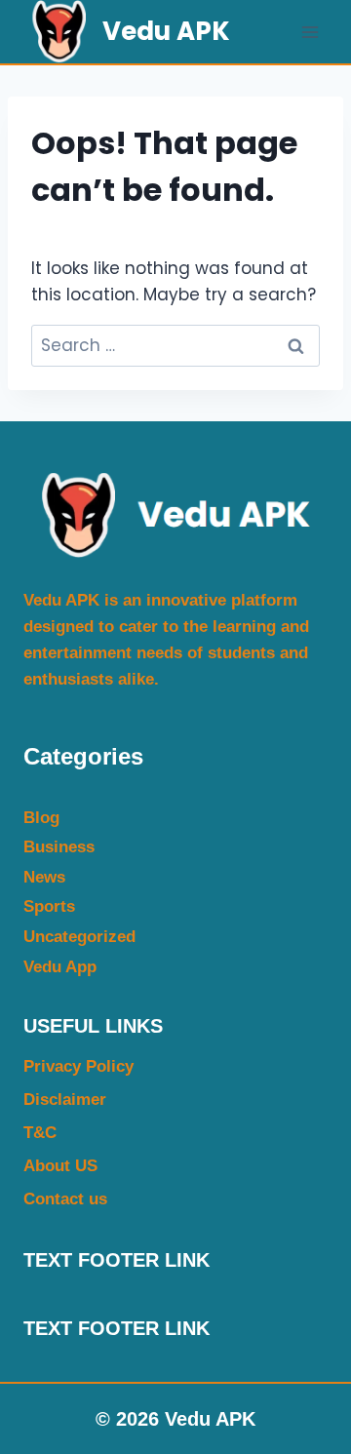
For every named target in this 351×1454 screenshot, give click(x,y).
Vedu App (60, 967)
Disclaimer (64, 1099)
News (44, 877)
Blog (41, 817)
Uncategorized (79, 936)
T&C (40, 1132)
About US (60, 1166)
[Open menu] (310, 32)
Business (59, 847)
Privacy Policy (78, 1066)
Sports (49, 906)
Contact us (65, 1199)
